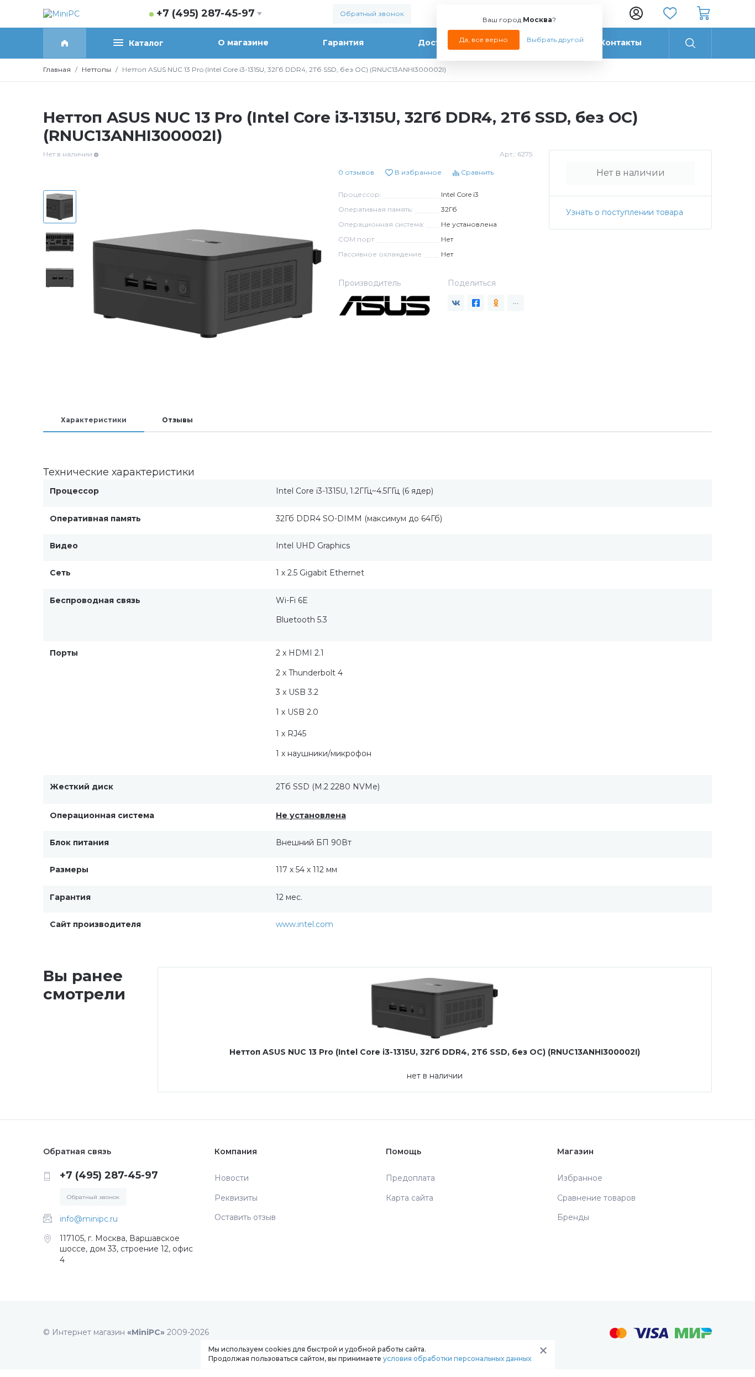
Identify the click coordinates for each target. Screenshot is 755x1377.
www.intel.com (304, 924)
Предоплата (410, 1178)
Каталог (146, 43)
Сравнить (476, 172)
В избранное (417, 172)
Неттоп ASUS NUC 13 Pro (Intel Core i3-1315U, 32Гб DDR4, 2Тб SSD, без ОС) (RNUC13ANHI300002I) (434, 1052)
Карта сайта (409, 1198)
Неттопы (96, 69)
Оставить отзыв (245, 1217)
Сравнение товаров (596, 1198)
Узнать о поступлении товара (624, 212)
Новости (231, 1178)
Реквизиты (236, 1198)
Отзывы (177, 420)
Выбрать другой (555, 39)
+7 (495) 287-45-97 (205, 13)
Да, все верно (483, 39)
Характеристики (94, 420)
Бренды (573, 1217)
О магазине (243, 43)
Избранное (579, 1178)
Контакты (621, 43)
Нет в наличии (630, 172)
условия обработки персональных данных (457, 1358)
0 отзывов (356, 172)
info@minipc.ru (89, 1219)
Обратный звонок (372, 13)
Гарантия (343, 43)
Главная (57, 69)
